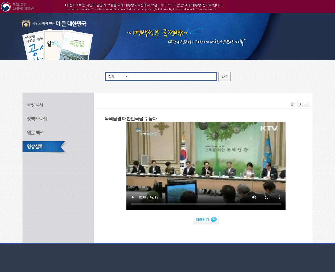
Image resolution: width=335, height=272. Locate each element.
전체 (111, 76)
